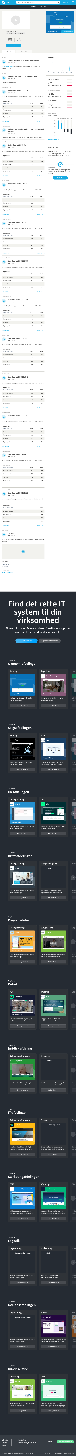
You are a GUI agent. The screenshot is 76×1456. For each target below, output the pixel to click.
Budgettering (47, 928)
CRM (12, 1184)
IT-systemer (42, 7)
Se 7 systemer (52, 898)
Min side (33, 7)
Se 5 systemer (52, 1090)
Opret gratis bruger (65, 1442)
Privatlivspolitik (49, 1453)
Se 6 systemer (52, 962)
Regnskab (24, 51)
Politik (4, 1445)
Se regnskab (5, 121)
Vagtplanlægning (49, 863)
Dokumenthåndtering (20, 1056)
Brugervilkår (58, 1453)
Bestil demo (60, 178)
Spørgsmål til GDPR (69, 1453)
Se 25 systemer (21, 1411)
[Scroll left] (3, 689)
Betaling (13, 671)
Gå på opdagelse (26, 640)
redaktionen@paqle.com (27, 1442)
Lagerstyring (16, 1248)
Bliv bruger (66, 2)
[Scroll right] (73, 689)
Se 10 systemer (52, 1154)
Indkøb (44, 1312)
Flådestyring (47, 1248)
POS (43, 735)
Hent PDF (40, 121)
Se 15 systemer (52, 769)
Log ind (50, 1442)
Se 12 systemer (21, 705)
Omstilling (14, 1377)
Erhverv (4, 1442)
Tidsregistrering (17, 799)
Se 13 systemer (52, 833)
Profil (8, 51)
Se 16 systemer (21, 1090)
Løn (42, 799)
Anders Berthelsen (7, 67)
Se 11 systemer (21, 1218)
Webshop (45, 992)
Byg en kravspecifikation (49, 640)
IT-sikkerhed (46, 1120)
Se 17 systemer (21, 833)
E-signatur (45, 1056)
